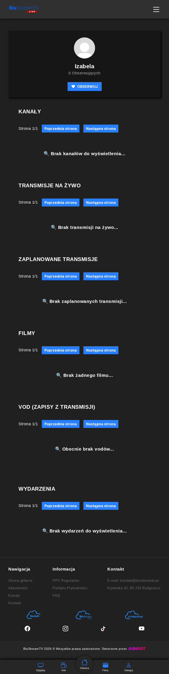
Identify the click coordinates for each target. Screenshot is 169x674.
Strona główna (20, 580)
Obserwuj (87, 86)
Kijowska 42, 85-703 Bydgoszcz (134, 588)
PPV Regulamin (66, 580)
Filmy (105, 670)
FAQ (56, 595)
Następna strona (101, 128)
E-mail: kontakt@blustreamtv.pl (133, 580)
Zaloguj (128, 670)
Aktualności (18, 588)
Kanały (14, 595)
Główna (84, 668)
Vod (63, 670)
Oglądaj (40, 670)
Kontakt (14, 603)
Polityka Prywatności (70, 588)
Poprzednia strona (60, 128)
